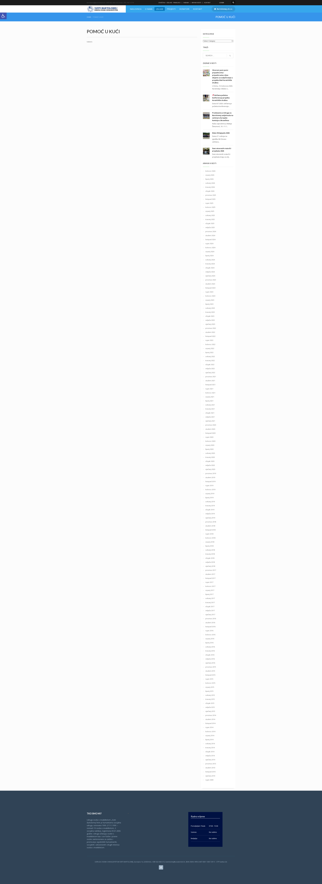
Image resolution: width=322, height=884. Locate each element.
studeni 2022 (210, 332)
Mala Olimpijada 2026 (220, 133)
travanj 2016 (210, 651)
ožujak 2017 (209, 606)
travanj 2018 (210, 554)
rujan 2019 (209, 485)
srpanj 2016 (209, 638)
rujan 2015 (209, 679)
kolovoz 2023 (210, 296)
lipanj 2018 (209, 546)
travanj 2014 (210, 747)
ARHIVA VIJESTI (196, 2)
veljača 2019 (210, 513)
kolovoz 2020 (210, 441)
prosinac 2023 (210, 280)
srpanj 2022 (209, 348)
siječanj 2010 (210, 776)
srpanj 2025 (209, 211)
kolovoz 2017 (210, 586)
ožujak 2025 (209, 223)
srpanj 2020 (209, 445)
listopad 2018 (210, 530)
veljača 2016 (210, 659)
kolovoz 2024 (210, 247)
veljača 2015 (210, 707)
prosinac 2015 (210, 667)
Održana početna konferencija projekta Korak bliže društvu (221, 97)
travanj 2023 (210, 312)
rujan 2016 (209, 630)
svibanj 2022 (210, 356)
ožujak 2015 (209, 703)
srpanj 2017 (209, 590)
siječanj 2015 (210, 711)
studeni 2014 (210, 719)
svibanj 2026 (210, 183)
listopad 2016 (210, 626)
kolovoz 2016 (210, 634)
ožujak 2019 (209, 509)
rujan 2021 (209, 389)
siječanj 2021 (210, 421)
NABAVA (186, 2)
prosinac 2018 (210, 522)
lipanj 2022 (209, 352)
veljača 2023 (210, 320)
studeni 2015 (210, 671)
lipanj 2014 (209, 739)
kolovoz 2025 (210, 207)
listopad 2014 (210, 723)
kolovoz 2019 (210, 489)
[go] (230, 55)
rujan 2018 (209, 534)
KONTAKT (207, 2)
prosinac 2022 (210, 328)
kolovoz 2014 (210, 731)
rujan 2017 (209, 582)
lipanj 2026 (209, 179)
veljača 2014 (210, 755)
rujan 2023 (209, 292)
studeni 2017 (210, 574)
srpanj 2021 (209, 397)
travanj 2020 (210, 457)
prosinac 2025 (210, 195)
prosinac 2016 (210, 618)
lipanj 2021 (209, 401)
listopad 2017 (210, 578)
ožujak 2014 (209, 751)
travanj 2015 (210, 699)
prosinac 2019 (210, 473)
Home (89, 17)
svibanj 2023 (210, 308)
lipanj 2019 (209, 497)
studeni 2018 (210, 526)
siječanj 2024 (210, 276)
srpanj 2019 (209, 493)
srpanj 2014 (209, 735)
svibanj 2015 (210, 695)
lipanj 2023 (209, 304)
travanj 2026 (210, 187)
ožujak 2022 (209, 364)
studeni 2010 (210, 768)
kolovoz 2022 (210, 344)
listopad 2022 (210, 336)
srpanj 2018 (209, 542)
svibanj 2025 (210, 215)
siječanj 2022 (210, 372)
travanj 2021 (210, 409)
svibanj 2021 (210, 405)
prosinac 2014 (210, 715)
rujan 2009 (209, 780)
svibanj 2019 (210, 501)
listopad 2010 (210, 772)
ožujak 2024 (209, 268)
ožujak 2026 (209, 191)
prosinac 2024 (210, 231)
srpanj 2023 (209, 300)
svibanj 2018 (210, 550)
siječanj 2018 (210, 566)
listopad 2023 (210, 288)
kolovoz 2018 (210, 538)
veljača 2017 (210, 610)
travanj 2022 (210, 360)
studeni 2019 (210, 477)
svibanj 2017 (210, 598)
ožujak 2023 (209, 316)
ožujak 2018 (209, 558)
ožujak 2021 (209, 413)
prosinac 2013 (210, 764)
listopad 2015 (210, 675)
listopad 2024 (210, 239)
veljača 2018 (210, 562)
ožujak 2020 (209, 461)
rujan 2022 (209, 340)
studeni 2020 (210, 429)
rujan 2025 (209, 203)
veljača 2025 (210, 227)
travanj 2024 (210, 264)
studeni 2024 (210, 235)
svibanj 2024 (210, 260)
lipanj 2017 (209, 594)
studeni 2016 (210, 622)
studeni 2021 (210, 380)
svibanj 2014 (210, 743)
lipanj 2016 (209, 643)
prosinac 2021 (210, 376)
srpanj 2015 (209, 687)
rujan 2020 (209, 437)
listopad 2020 (210, 433)
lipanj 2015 (209, 691)
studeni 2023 (210, 284)
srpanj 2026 (209, 175)
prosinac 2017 (210, 570)
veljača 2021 (210, 417)
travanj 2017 (210, 602)
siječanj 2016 (210, 663)
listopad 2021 (210, 384)
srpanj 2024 (209, 251)
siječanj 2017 (210, 614)
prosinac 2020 (210, 425)
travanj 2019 (210, 505)
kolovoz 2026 (210, 171)
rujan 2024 (209, 243)
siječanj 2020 (210, 469)
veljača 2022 (210, 368)
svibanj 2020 (210, 453)
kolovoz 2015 (210, 683)
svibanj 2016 (210, 647)
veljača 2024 (210, 272)
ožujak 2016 (209, 655)
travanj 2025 (210, 219)
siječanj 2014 (210, 759)
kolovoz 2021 (210, 393)
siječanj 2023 (210, 324)
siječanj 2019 (210, 518)
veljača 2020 (210, 465)
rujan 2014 (209, 727)
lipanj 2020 (209, 449)
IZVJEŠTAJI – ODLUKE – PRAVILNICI (169, 2)
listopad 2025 (210, 199)
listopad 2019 (210, 481)
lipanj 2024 (209, 255)
